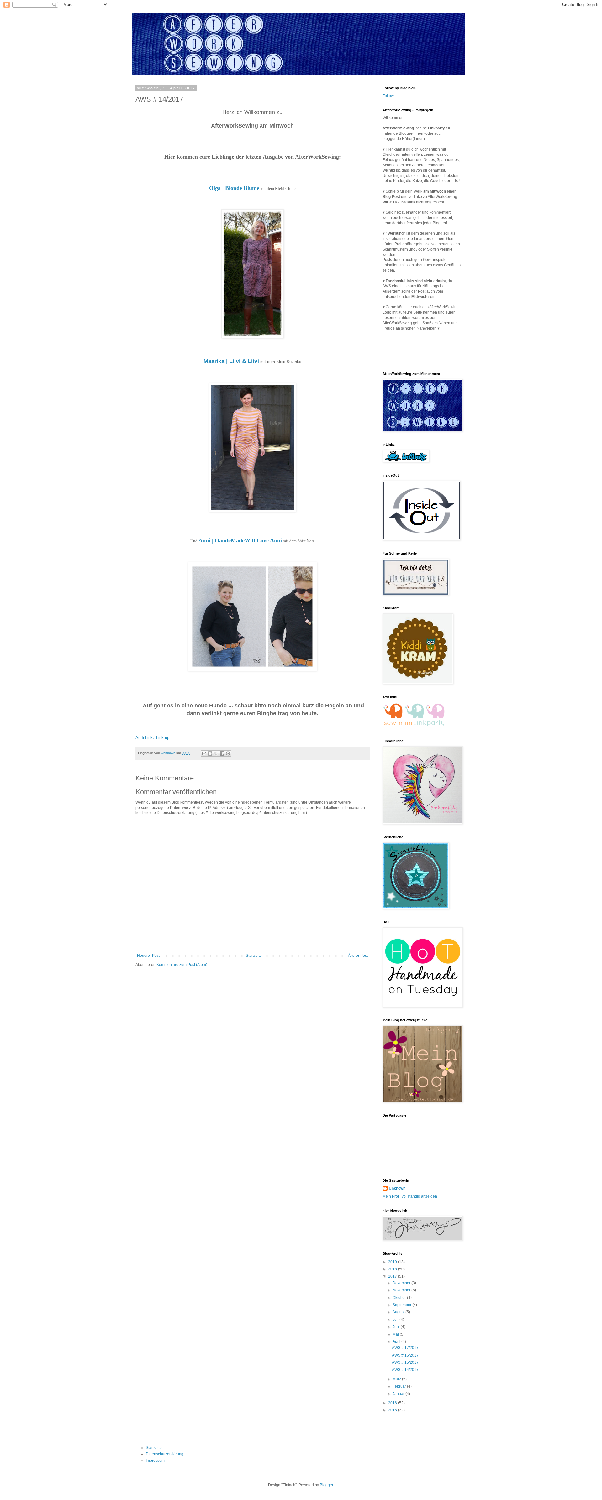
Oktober (400, 1297)
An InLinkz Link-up (152, 737)
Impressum (155, 1460)
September (402, 1305)
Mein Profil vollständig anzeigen (410, 1196)
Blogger (326, 1485)
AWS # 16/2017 (405, 1355)
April (397, 1341)
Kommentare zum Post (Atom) (181, 964)
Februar (400, 1386)
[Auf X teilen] (216, 753)
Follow (388, 96)
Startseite (254, 955)
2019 (393, 1262)
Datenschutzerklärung (164, 1454)
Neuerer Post (148, 955)
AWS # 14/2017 (405, 1369)
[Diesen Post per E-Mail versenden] (204, 753)
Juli (396, 1319)
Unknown (397, 1188)
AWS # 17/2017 (405, 1348)
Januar (399, 1394)
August (399, 1312)
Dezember (402, 1283)
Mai (396, 1334)
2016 (393, 1403)
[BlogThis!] (210, 753)
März (397, 1379)
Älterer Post (358, 955)
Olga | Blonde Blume (234, 188)
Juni (397, 1327)
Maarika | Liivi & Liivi (231, 361)
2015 (393, 1410)
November (402, 1290)
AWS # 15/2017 (405, 1362)
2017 (393, 1276)
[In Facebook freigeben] (222, 753)
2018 (393, 1269)
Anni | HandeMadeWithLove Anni (240, 540)
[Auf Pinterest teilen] (228, 753)
